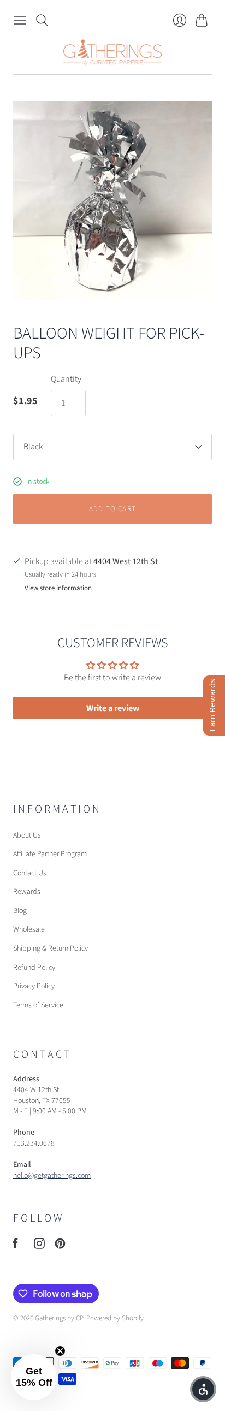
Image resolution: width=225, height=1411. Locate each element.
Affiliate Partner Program (50, 854)
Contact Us (29, 873)
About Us (27, 835)
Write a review (112, 708)
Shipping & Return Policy (50, 948)
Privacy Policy (34, 986)
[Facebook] (15, 1246)
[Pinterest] (60, 1246)
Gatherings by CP (59, 1318)
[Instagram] (39, 1246)
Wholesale (29, 929)
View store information (58, 588)
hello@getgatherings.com (52, 1175)
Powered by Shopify (115, 1318)
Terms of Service (38, 1005)
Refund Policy (34, 967)
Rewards (26, 891)
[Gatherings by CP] (112, 52)
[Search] (42, 20)
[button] (34, 1377)
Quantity (66, 379)
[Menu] (20, 20)
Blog (20, 910)
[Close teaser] (60, 1350)
